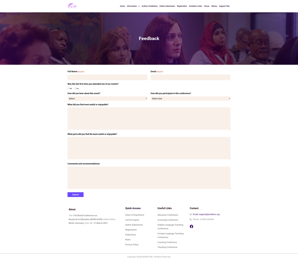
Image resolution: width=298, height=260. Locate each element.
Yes (70, 88)
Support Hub (224, 6)
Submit (75, 194)
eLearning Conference (167, 220)
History (214, 6)
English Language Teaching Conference (170, 227)
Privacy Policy (132, 244)
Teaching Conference (167, 247)
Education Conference (167, 215)
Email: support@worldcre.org (206, 214)
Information (132, 6)
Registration (182, 6)
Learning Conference (167, 242)
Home (122, 6)
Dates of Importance (134, 215)
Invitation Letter (195, 6)
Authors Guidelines (150, 6)
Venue (206, 6)
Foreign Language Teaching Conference (170, 235)
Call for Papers (132, 220)
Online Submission (167, 6)
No (77, 88)
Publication (130, 234)
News (127, 239)
